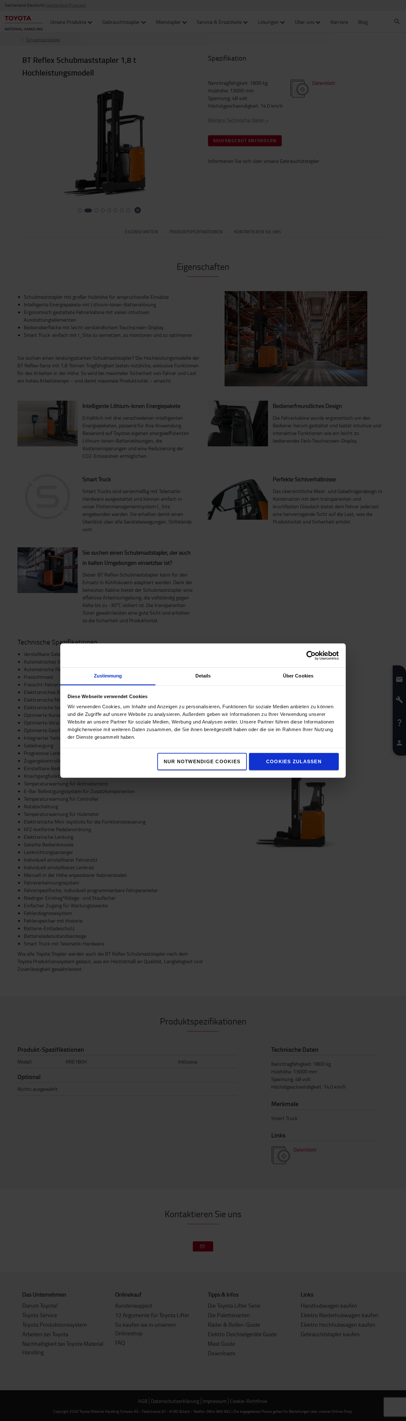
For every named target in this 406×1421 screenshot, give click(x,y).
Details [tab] (203, 675)
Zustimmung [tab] (108, 675)
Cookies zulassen (294, 761)
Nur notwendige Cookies (202, 761)
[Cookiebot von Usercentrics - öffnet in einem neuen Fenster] (311, 655)
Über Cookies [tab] (298, 675)
